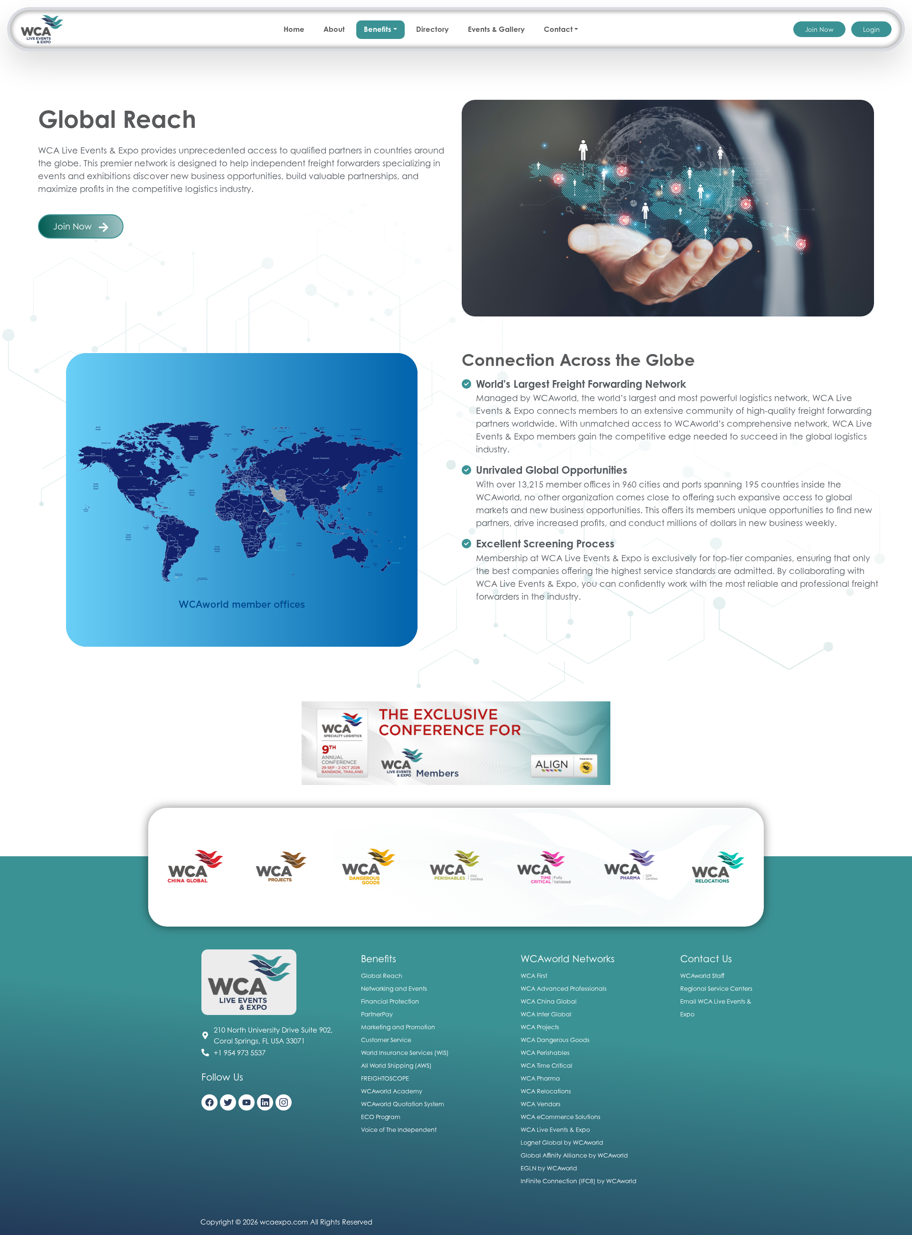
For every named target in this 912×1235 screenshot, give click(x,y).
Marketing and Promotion (398, 1027)
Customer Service (386, 1040)
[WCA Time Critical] (456, 867)
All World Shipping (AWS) (396, 1065)
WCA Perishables (545, 1052)
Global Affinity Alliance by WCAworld (574, 1155)
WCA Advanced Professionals (564, 988)
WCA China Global (549, 1001)
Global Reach (381, 975)
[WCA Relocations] (630, 867)
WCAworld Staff (702, 975)
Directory (432, 29)
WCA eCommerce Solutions (560, 1116)
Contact (558, 29)
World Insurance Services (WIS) (405, 1052)
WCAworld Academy (391, 1091)
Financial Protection (390, 1001)
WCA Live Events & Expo (555, 1129)
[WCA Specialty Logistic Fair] (456, 742)
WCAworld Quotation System (402, 1104)
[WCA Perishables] (368, 867)
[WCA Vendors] (717, 867)
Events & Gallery (496, 29)
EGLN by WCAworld (549, 1168)
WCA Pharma (540, 1078)
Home (294, 29)
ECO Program (380, 1116)
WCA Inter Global (546, 1014)
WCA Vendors (540, 1104)
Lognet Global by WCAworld (562, 1142)
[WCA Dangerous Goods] (281, 867)
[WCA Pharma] (543, 867)
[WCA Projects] (194, 867)
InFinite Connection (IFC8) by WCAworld (578, 1181)
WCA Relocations (546, 1091)
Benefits (377, 29)
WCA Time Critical (546, 1065)
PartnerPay (377, 1014)
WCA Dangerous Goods (555, 1040)
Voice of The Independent (399, 1129)
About (334, 29)
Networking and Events (394, 988)
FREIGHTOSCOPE (385, 1078)
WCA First (534, 975)
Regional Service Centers (716, 988)
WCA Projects (540, 1027)
